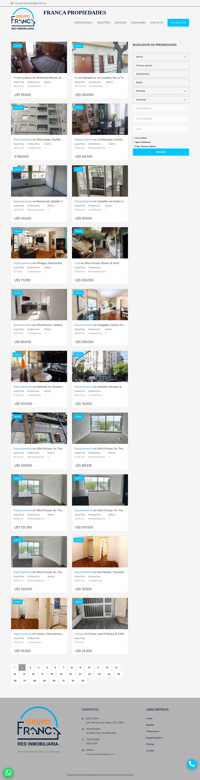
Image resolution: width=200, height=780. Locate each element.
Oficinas (150, 744)
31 (63, 680)
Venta (149, 718)
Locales (150, 750)
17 (42, 674)
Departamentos (154, 738)
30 (53, 680)
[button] (161, 56)
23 (99, 674)
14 (15, 674)
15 (24, 674)
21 (80, 674)
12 (107, 667)
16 (33, 674)
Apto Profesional (142, 142)
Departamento (22, 139)
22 (89, 674)
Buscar (161, 152)
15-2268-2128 (178, 22)
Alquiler (150, 725)
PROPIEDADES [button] (83, 22)
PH (15, 77)
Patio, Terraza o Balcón (145, 146)
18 (51, 674)
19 (61, 674)
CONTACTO (156, 22)
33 (82, 680)
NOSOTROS (103, 22)
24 (109, 674)
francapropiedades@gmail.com (30, 3)
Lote (77, 263)
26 (15, 680)
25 (118, 674)
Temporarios (152, 731)
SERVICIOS (121, 22)
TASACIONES (138, 22)
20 (70, 674)
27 (24, 680)
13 (116, 667)
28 (34, 680)
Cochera (79, 633)
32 (73, 680)
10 (89, 667)
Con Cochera (141, 138)
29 (44, 680)
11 (98, 667)
